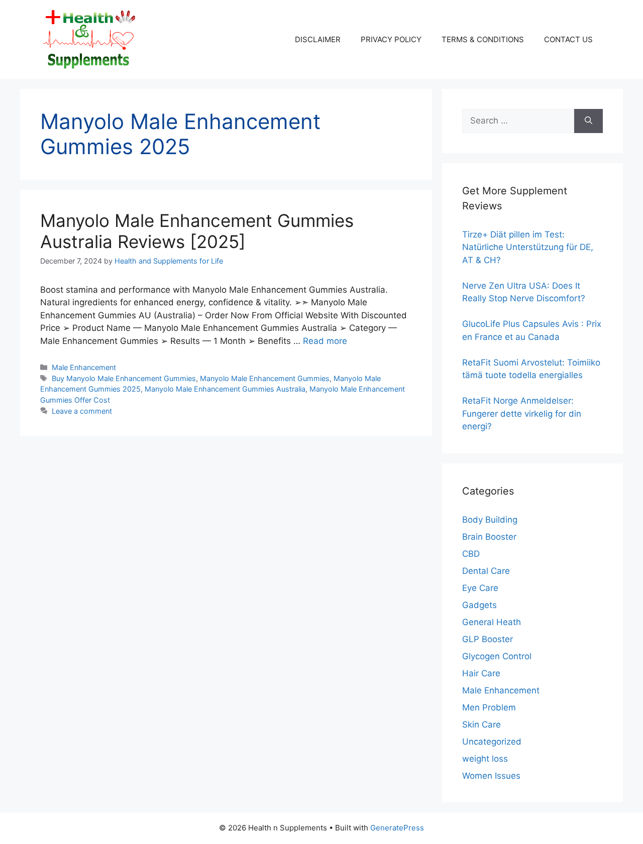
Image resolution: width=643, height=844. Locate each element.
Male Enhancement (84, 367)
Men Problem (489, 707)
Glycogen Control (496, 656)
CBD (471, 554)
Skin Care (481, 724)
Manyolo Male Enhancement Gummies (265, 378)
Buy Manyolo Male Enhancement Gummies (124, 378)
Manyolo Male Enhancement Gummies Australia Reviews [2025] (197, 231)
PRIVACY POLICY (391, 39)
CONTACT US (568, 39)
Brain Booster (489, 537)
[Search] (588, 121)
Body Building (489, 520)
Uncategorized (491, 742)
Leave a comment (82, 411)
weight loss (485, 759)
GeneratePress (397, 827)
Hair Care (481, 673)
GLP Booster (487, 639)
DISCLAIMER (318, 39)
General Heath (491, 622)
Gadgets (479, 605)
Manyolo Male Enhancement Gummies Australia (225, 389)
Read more (325, 341)
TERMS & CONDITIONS (483, 39)
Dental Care (486, 571)
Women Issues (491, 776)
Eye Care (480, 588)
